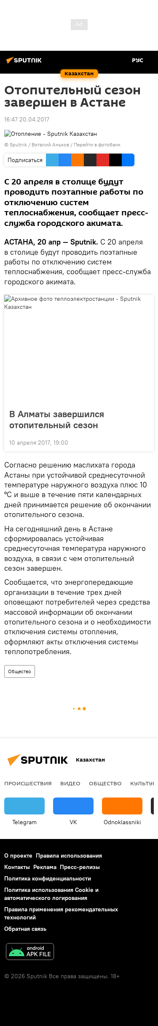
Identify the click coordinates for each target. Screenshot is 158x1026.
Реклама (44, 867)
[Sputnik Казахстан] (25, 63)
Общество (19, 671)
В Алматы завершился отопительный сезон (56, 419)
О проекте (18, 855)
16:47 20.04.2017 (26, 119)
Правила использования (69, 855)
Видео (70, 783)
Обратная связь (25, 928)
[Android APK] (30, 952)
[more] (144, 441)
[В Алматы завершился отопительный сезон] (79, 349)
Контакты (17, 867)
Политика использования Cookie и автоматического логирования (51, 894)
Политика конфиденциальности (47, 878)
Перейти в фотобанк (97, 144)
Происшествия (28, 783)
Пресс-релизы (80, 867)
